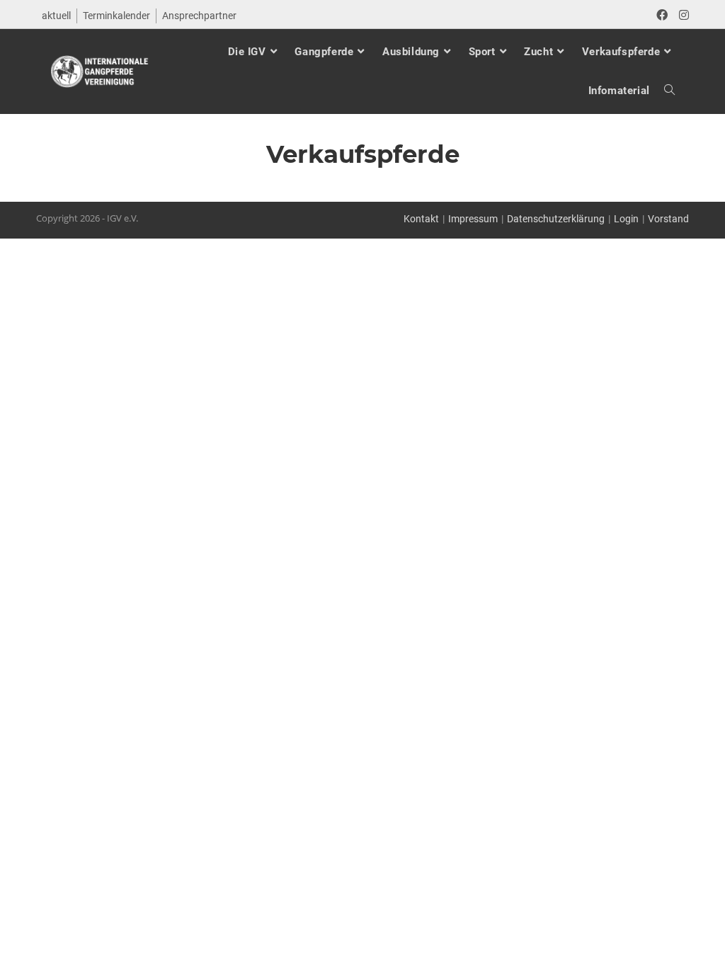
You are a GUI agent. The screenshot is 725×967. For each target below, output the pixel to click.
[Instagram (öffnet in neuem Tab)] (681, 15)
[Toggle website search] (662, 90)
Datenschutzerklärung (556, 218)
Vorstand (668, 218)
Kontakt (421, 218)
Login (626, 218)
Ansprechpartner (199, 15)
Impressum (473, 218)
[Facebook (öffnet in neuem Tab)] (662, 15)
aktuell (56, 15)
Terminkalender (116, 15)
